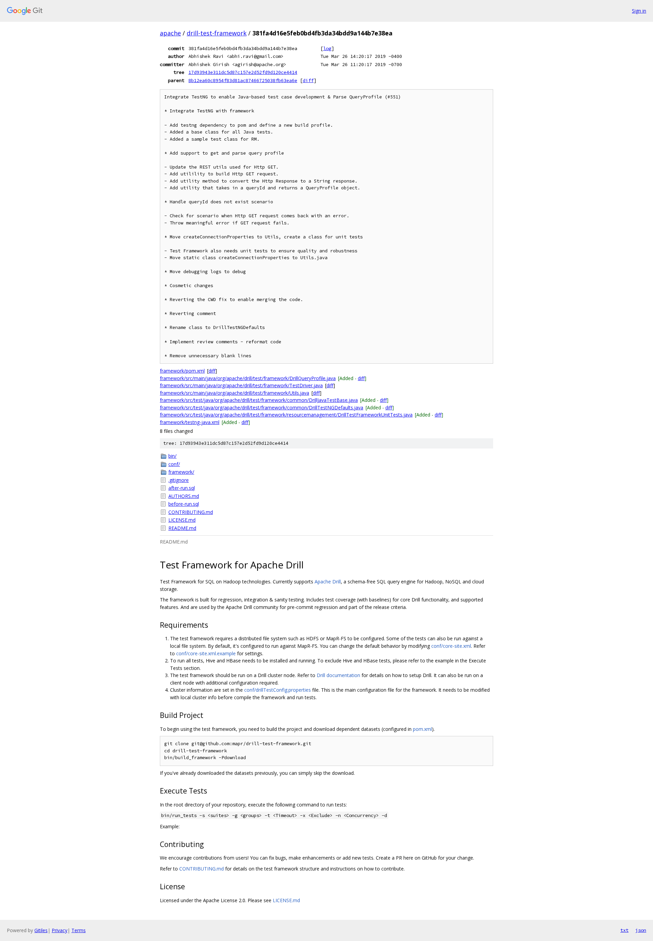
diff (308, 80)
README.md (182, 528)
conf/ (174, 464)
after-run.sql (181, 488)
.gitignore (178, 480)
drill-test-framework (217, 33)
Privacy (59, 930)
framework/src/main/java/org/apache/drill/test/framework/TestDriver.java (241, 385)
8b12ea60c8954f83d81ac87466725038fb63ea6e (242, 80)
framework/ (181, 472)
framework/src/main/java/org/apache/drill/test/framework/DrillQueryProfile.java (248, 378)
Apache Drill (328, 581)
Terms (78, 930)
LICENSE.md (182, 520)
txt (624, 930)
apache (170, 33)
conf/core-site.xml (451, 646)
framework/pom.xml (182, 370)
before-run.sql (183, 504)
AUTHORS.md (183, 496)
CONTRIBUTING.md (190, 512)
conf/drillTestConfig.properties (277, 690)
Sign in (639, 10)
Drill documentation (338, 675)
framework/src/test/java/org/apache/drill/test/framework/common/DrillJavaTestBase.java (259, 400)
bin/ (172, 456)
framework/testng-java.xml (189, 422)
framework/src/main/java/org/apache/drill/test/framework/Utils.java (234, 393)
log (327, 48)
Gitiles (41, 930)
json (640, 930)
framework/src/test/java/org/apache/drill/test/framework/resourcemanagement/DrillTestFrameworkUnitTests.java (286, 414)
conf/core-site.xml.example (206, 653)
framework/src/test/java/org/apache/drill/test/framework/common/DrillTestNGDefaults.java (261, 407)
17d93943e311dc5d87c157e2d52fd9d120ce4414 (242, 72)
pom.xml (422, 729)
